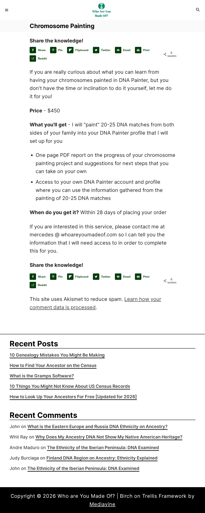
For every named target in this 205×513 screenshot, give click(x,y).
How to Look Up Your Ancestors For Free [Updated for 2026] (73, 396)
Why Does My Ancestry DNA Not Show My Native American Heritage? (108, 436)
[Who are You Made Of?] (102, 9)
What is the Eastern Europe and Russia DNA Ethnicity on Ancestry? (97, 426)
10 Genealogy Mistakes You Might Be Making (57, 355)
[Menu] (6, 10)
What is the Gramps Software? (42, 375)
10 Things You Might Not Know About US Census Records (70, 386)
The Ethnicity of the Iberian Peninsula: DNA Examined (103, 447)
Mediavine (102, 504)
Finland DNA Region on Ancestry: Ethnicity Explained (102, 458)
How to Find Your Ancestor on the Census (53, 365)
